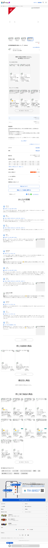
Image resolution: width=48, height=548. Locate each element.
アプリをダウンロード (24, 500)
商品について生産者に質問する (24, 190)
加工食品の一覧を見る (24, 110)
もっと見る (24, 339)
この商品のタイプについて (34, 144)
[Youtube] (28, 535)
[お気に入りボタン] (18, 65)
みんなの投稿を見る (36, 47)
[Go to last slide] (10, 22)
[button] (24, 50)
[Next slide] (38, 22)
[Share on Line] (31, 194)
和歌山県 (38, 150)
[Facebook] (25, 535)
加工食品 (38, 147)
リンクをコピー (35, 194)
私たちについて (24, 186)
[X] (19, 535)
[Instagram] (22, 535)
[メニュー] (46, 2)
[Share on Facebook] (27, 194)
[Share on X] (29, 194)
